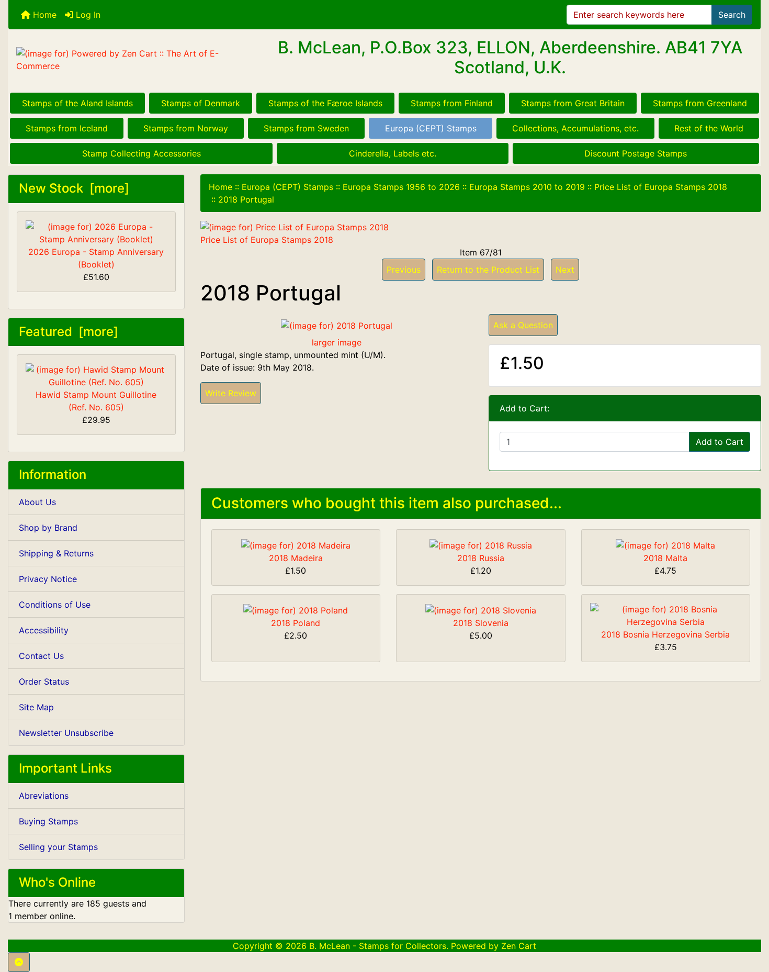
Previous (404, 269)
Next (565, 269)
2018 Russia (480, 558)
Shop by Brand (48, 527)
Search (731, 14)
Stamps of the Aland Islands (77, 103)
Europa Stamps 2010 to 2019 (527, 187)
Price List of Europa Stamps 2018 (660, 187)
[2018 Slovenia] (480, 609)
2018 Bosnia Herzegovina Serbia (665, 634)
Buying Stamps (48, 821)
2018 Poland (295, 623)
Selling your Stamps (58, 847)
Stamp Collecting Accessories (141, 153)
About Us (37, 502)
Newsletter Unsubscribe (66, 733)
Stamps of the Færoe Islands (325, 103)
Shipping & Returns (56, 553)
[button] (19, 962)
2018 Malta (665, 558)
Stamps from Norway (185, 128)
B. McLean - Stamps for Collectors (377, 946)
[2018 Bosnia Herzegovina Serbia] (666, 614)
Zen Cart (518, 946)
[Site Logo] (133, 59)
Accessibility (44, 630)
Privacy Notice (48, 579)
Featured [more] (68, 331)
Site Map (36, 707)
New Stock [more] (74, 188)
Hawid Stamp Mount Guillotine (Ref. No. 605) (96, 400)
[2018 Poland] (295, 609)
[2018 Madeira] (295, 544)
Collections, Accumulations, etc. (575, 128)
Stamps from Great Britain (573, 103)
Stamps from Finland (452, 103)
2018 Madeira (296, 558)
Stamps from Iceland (67, 128)
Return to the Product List (488, 269)
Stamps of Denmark (200, 103)
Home (43, 14)
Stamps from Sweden (306, 128)
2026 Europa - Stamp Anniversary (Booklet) (96, 258)
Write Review (230, 393)
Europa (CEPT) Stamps (431, 128)
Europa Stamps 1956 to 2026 (401, 187)
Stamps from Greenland (700, 103)
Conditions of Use (55, 604)
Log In (86, 14)
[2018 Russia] (480, 544)
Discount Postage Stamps (635, 153)
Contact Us (41, 656)
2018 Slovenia (480, 623)
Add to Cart (719, 442)
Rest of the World (708, 128)
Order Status (44, 681)
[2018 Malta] (665, 544)
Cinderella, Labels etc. (392, 153)
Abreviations (44, 795)
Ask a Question (523, 325)
